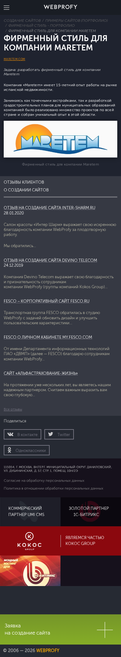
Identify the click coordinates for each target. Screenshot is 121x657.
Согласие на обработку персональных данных (44, 480)
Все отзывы (13, 409)
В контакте (27, 435)
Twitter (63, 435)
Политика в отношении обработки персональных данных (53, 488)
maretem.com (14, 59)
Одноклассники (30, 450)
